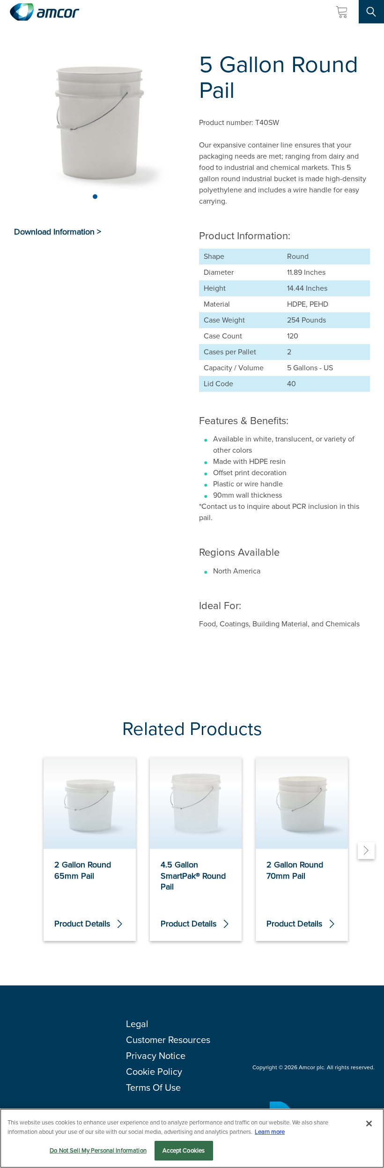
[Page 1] (95, 196)
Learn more (270, 1131)
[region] (192, 1138)
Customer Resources (168, 1040)
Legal (137, 1024)
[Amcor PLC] (44, 12)
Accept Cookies (183, 1150)
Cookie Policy (154, 1072)
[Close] (369, 1123)
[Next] (366, 850)
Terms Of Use (153, 1087)
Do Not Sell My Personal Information (98, 1150)
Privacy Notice (155, 1056)
